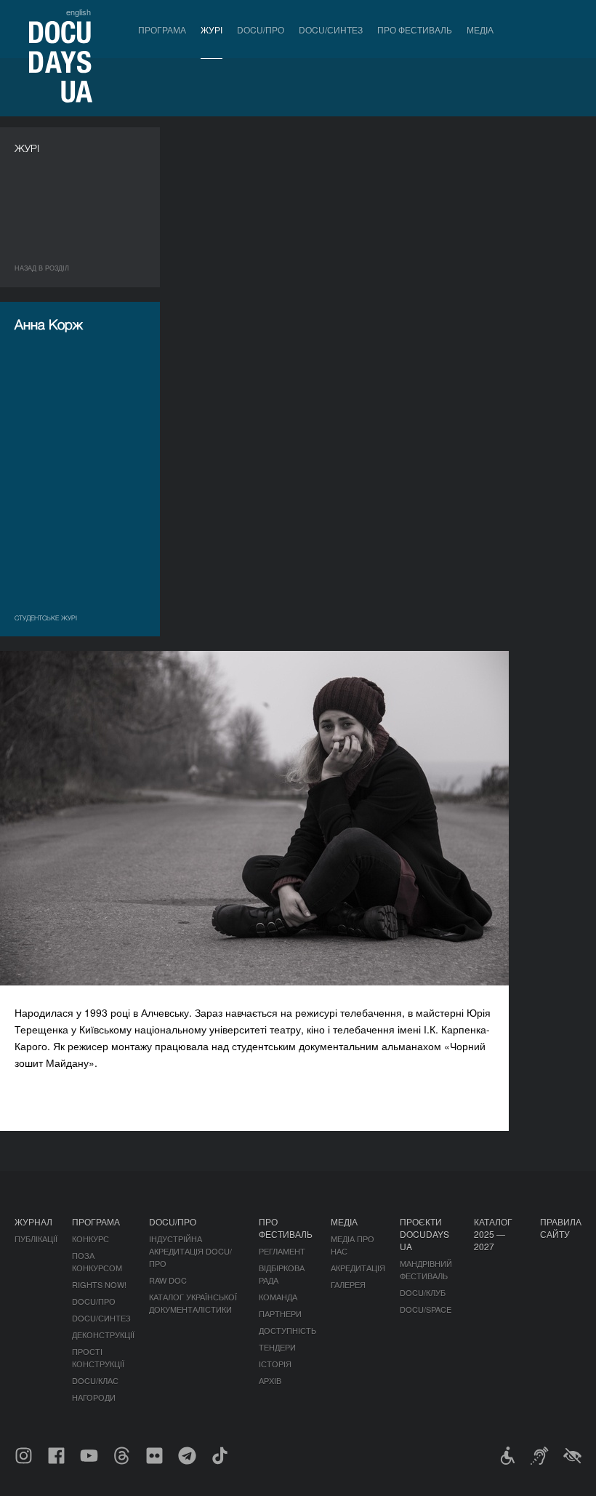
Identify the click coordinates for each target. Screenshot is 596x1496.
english (78, 11)
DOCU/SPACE (425, 1309)
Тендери (277, 1347)
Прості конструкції (98, 1357)
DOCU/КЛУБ (423, 1292)
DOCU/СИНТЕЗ (331, 29)
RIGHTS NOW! (99, 1284)
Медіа (480, 29)
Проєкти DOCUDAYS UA (424, 1233)
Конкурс (90, 1238)
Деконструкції (103, 1334)
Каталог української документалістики (193, 1303)
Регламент (282, 1251)
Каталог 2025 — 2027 (493, 1233)
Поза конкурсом (97, 1261)
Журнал (33, 1221)
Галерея (348, 1284)
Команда (278, 1297)
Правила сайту (560, 1227)
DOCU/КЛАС (95, 1380)
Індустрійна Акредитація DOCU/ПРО (190, 1251)
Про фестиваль (414, 29)
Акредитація (358, 1267)
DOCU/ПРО (260, 29)
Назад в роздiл (42, 268)
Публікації (36, 1238)
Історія (275, 1363)
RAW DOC (168, 1280)
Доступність (287, 1330)
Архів (270, 1380)
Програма (162, 29)
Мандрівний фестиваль (426, 1269)
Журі (211, 29)
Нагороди (94, 1397)
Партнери (280, 1313)
